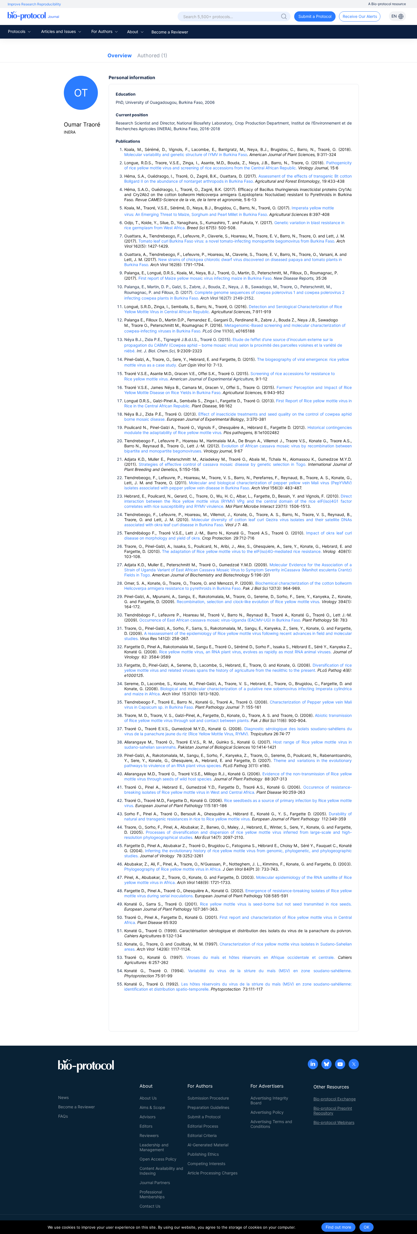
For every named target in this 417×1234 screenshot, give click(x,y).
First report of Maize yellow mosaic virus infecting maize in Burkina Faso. (205, 278)
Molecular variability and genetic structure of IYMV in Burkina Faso (185, 154)
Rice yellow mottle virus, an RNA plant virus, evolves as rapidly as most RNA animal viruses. (245, 651)
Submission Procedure (208, 1098)
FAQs (63, 1116)
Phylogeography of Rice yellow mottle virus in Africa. (173, 869)
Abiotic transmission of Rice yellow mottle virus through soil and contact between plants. (238, 718)
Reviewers (149, 1135)
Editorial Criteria (202, 1135)
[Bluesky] (326, 1064)
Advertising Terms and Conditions (271, 1124)
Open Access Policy (158, 1159)
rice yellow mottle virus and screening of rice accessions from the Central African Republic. (213, 167)
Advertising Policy (267, 1112)
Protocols (17, 31)
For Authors (102, 31)
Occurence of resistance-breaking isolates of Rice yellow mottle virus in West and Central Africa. (238, 790)
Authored (152, 55)
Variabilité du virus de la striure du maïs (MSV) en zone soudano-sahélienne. (270, 970)
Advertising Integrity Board (269, 1100)
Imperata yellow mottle (313, 207)
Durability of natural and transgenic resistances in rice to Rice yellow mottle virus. (238, 816)
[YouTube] (340, 1064)
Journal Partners (155, 1182)
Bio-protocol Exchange (334, 1098)
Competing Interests (206, 1163)
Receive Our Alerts (360, 16)
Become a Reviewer (169, 32)
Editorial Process (203, 1126)
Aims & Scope (152, 1107)
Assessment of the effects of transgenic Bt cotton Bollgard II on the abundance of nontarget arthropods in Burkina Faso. (238, 179)
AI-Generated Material (208, 1144)
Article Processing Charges (212, 1172)
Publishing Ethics (203, 1154)
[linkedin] (313, 1064)
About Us (148, 1098)
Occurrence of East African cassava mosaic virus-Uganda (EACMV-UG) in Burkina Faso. (220, 620)
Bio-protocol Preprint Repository (332, 1110)
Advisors (147, 1116)
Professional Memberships (152, 1194)
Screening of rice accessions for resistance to (292, 373)
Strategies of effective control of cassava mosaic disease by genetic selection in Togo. (223, 464)
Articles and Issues (59, 31)
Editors (146, 1126)
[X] (354, 1064)
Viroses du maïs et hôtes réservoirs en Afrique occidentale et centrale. (260, 957)
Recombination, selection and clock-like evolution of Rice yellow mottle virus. (248, 601)
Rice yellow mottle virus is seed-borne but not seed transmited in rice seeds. (276, 904)
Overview (120, 55)
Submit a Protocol (314, 16)
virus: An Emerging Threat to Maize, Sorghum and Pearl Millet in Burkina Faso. (196, 214)
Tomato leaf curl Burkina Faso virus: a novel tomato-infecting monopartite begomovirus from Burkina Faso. (236, 241)
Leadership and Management (154, 1147)
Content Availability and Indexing (161, 1171)
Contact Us (150, 1206)
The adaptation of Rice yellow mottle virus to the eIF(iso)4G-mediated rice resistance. (242, 551)
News (63, 1097)
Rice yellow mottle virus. (146, 378)
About (133, 31)
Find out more (338, 1227)
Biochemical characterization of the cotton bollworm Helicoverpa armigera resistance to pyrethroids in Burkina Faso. (238, 586)
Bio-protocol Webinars (333, 1122)
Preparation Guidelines (208, 1107)
